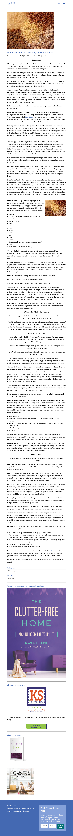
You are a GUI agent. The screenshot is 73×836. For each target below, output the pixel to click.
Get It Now (60, 827)
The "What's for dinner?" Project (33, 56)
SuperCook (29, 117)
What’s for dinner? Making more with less (30, 52)
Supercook (55, 551)
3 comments (48, 56)
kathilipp (11, 56)
